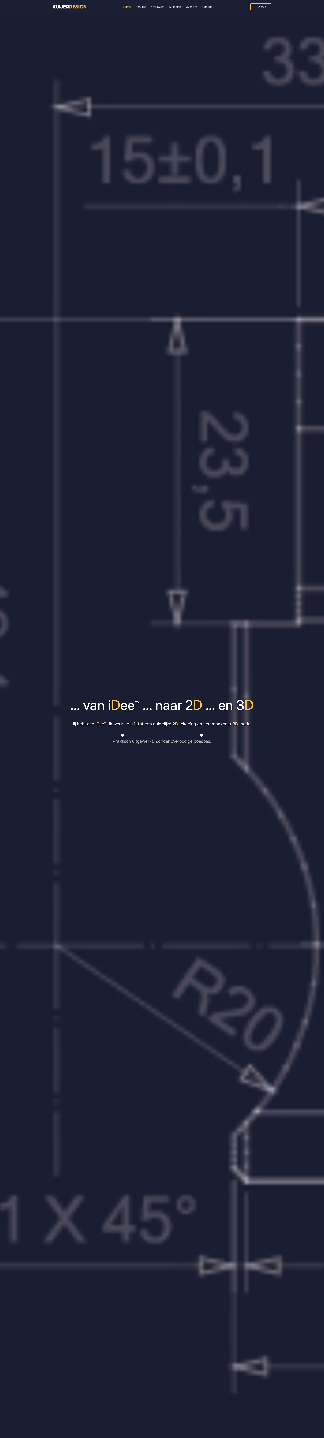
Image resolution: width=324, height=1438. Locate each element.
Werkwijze (157, 7)
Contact (207, 7)
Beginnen (261, 6)
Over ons (191, 7)
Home (127, 7)
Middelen (175, 7)
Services (141, 7)
